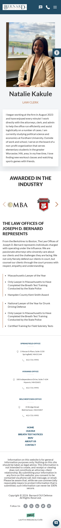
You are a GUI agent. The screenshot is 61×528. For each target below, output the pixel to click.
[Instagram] (49, 506)
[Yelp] (31, 506)
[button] (57, 52)
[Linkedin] (37, 506)
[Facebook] (25, 506)
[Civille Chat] (56, 523)
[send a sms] (41, 7)
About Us (30, 441)
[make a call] (48, 7)
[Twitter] (43, 506)
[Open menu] (55, 7)
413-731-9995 (32, 360)
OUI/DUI (30, 431)
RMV (30, 437)
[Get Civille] (30, 518)
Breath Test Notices (30, 434)
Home (30, 427)
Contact (30, 444)
